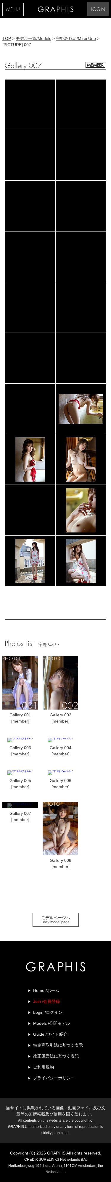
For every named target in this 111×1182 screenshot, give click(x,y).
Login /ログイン (47, 1012)
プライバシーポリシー (54, 1078)
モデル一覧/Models (33, 38)
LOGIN (98, 9)
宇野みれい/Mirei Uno (76, 38)
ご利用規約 (43, 1067)
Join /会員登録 (46, 1001)
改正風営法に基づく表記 (56, 1056)
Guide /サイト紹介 (50, 1034)
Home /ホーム (46, 990)
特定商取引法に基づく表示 (58, 1045)
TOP (6, 38)
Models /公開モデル (51, 1023)
